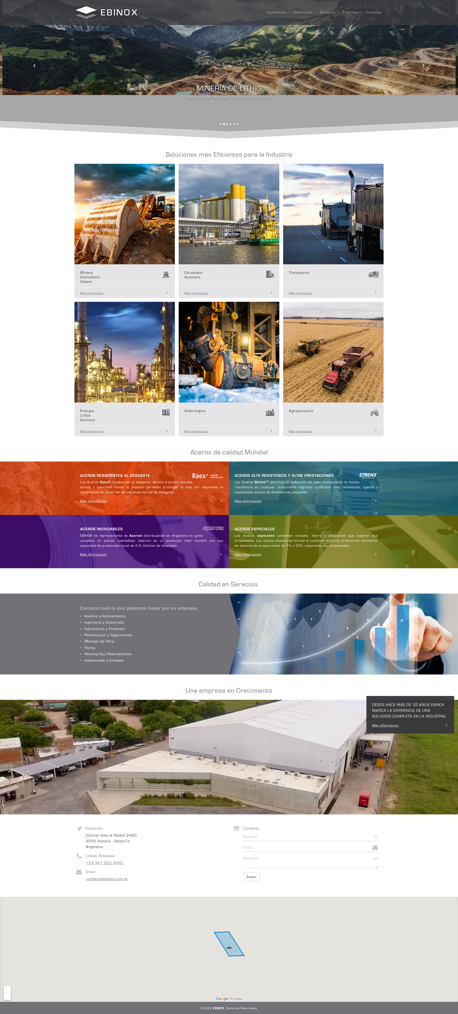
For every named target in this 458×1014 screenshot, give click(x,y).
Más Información (385, 725)
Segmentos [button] (276, 12)
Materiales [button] (302, 12)
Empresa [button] (350, 12)
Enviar (251, 876)
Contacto (374, 12)
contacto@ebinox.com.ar (107, 878)
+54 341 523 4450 (104, 862)
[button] (34, 65)
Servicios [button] (328, 12)
